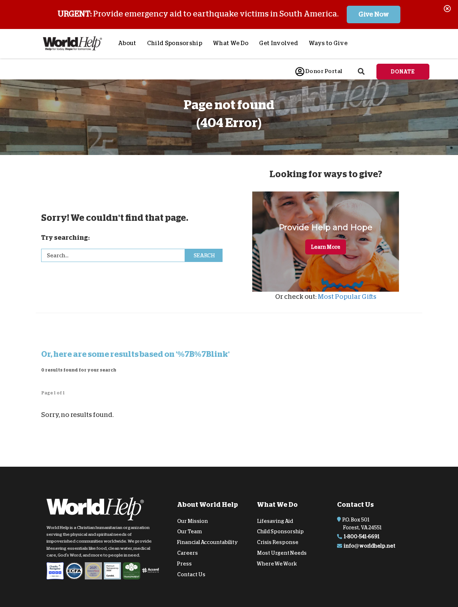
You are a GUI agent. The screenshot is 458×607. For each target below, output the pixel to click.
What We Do (230, 43)
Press (184, 563)
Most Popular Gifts (347, 296)
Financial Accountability (207, 542)
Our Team (189, 531)
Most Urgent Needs (282, 552)
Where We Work (277, 563)
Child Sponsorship (174, 43)
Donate (403, 71)
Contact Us (191, 574)
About (127, 43)
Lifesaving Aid (275, 520)
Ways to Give (328, 43)
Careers (187, 552)
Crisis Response (277, 542)
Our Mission (192, 520)
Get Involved (278, 43)
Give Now (374, 14)
